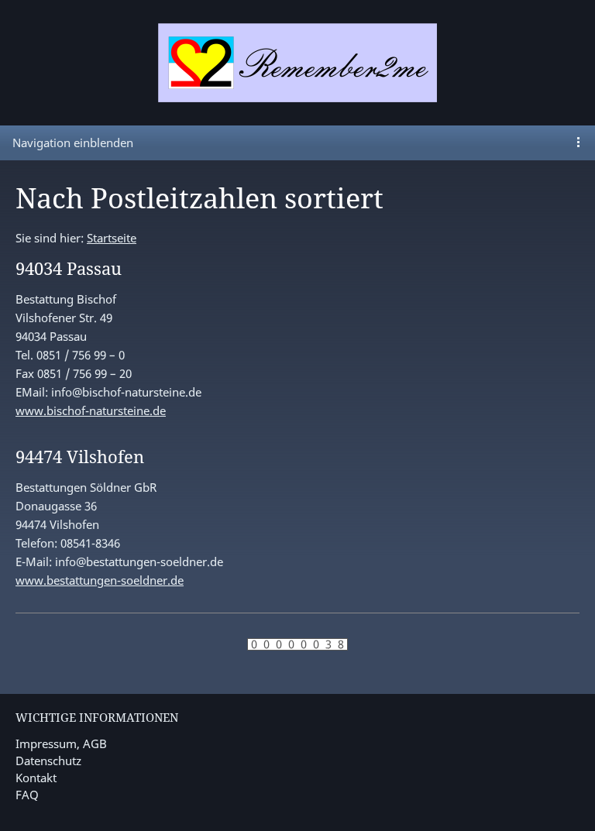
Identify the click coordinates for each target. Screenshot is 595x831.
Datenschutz (48, 760)
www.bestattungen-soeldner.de (99, 580)
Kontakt (36, 777)
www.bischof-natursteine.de (90, 410)
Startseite (111, 238)
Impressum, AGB (61, 743)
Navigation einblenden (72, 142)
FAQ (27, 794)
